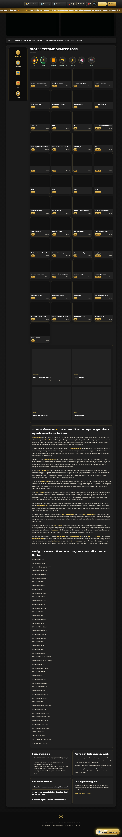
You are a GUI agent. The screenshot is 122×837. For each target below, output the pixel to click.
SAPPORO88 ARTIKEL (38, 672)
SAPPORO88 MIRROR (38, 702)
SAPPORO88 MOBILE (38, 604)
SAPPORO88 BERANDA (39, 578)
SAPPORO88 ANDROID (39, 608)
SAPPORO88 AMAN (38, 646)
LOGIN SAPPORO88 (38, 732)
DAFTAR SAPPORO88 (38, 736)
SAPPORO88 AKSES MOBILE (40, 721)
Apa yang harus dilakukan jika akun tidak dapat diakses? (50, 793)
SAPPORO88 (36, 437)
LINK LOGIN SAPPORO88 (39, 743)
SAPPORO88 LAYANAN (39, 634)
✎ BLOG (81, 4)
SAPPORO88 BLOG (38, 676)
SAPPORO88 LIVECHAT (39, 601)
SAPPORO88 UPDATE (38, 664)
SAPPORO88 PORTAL (38, 653)
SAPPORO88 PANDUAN (39, 627)
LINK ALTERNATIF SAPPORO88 (41, 739)
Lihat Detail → (77, 380)
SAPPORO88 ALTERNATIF (40, 698)
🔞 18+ (90, 4)
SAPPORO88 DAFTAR (38, 563)
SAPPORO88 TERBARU (39, 638)
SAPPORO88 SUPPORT (39, 597)
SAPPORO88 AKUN (38, 623)
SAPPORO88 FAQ (37, 589)
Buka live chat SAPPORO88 (83, 793)
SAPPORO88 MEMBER (39, 619)
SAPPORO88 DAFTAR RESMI (40, 728)
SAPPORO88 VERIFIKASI (39, 687)
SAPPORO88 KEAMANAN (39, 683)
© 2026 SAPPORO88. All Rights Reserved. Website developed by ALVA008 (61, 825)
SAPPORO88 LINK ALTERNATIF (41, 567)
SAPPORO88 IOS (37, 612)
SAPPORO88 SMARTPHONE (40, 713)
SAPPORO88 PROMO (38, 582)
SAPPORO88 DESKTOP (39, 709)
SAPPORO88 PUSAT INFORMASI (42, 661)
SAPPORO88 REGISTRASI (40, 694)
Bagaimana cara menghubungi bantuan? (51, 787)
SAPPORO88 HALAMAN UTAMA (41, 657)
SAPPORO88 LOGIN (38, 559)
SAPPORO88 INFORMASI (39, 631)
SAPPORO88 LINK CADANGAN (41, 706)
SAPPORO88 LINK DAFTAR (40, 574)
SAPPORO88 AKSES (38, 649)
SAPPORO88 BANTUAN (39, 593)
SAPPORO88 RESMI (38, 642)
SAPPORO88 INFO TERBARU (40, 668)
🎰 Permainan (31, 4)
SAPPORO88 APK (37, 616)
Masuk (102, 4)
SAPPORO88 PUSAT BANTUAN (41, 717)
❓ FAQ (71, 4)
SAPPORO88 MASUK (38, 691)
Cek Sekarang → (78, 418)
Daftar (111, 4)
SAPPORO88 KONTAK (39, 679)
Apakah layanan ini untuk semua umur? (50, 800)
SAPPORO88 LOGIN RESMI (40, 724)
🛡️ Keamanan (59, 4)
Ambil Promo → (37, 383)
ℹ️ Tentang (45, 4)
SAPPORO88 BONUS (38, 586)
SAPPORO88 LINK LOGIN (39, 571)
